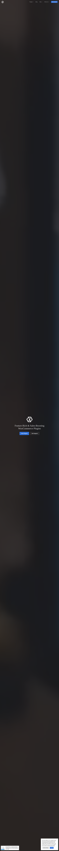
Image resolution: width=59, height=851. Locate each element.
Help (40, 1)
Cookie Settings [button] (45, 847)
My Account (54, 1)
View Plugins (24, 433)
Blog (36, 1)
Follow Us (46, 1)
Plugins (31, 1)
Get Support (35, 433)
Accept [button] (52, 847)
